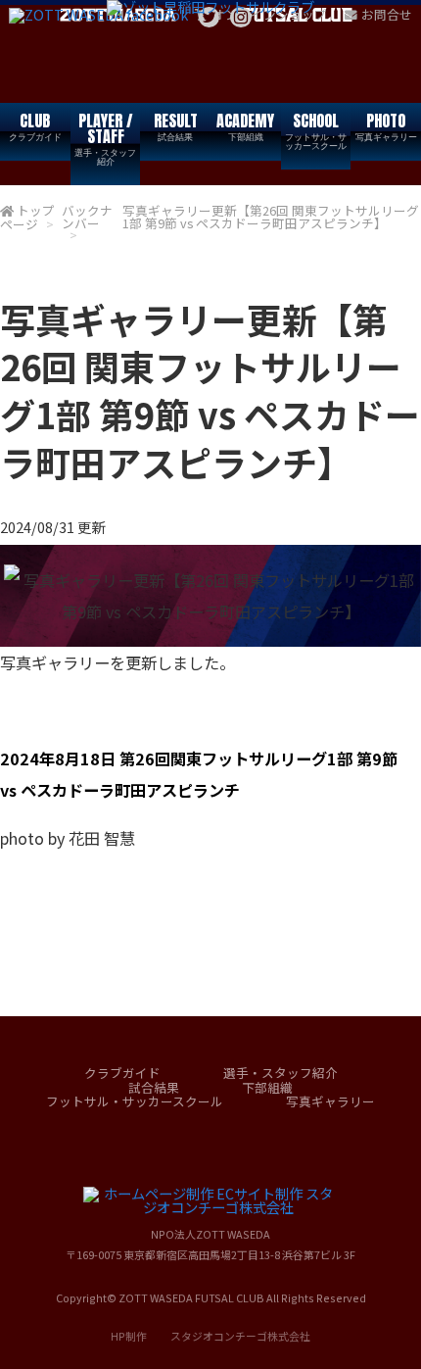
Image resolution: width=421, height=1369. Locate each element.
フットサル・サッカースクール (134, 1101)
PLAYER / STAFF (105, 138)
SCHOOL (316, 130)
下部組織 (267, 1087)
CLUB (35, 126)
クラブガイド (122, 1072)
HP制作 (210, 1336)
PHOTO (386, 126)
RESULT (176, 126)
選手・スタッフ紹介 (280, 1072)
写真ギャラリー (330, 1101)
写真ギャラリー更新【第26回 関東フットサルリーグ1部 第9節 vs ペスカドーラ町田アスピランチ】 (270, 216)
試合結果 (153, 1087)
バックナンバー (87, 216)
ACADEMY (245, 126)
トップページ (27, 217)
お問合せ (386, 14)
